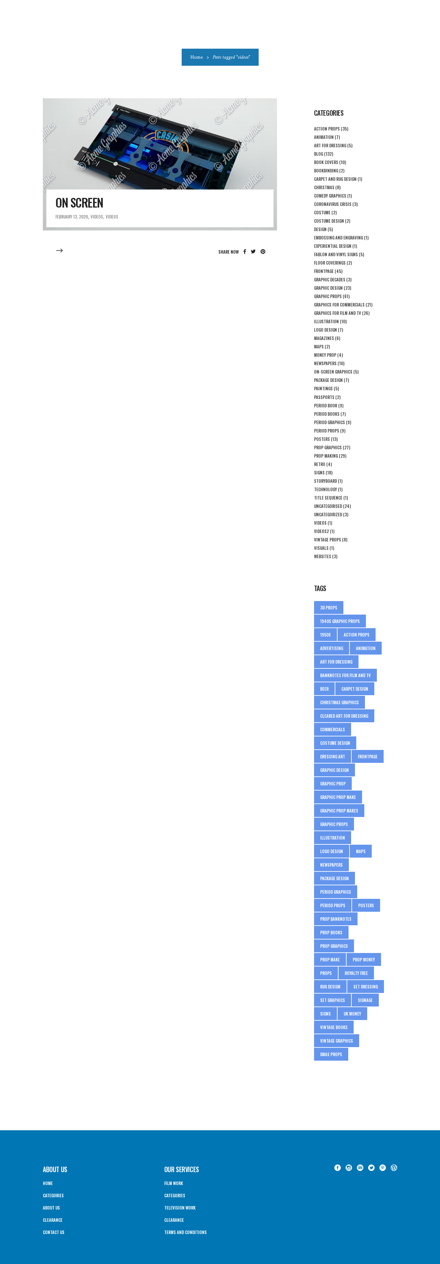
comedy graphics (330, 195)
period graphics (329, 422)
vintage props (327, 539)
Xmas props (331, 1054)
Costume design (335, 743)
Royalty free (356, 973)
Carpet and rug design (335, 179)
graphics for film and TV (337, 313)
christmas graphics (339, 702)
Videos (97, 216)
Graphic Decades (329, 279)
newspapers (325, 363)
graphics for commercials (339, 304)
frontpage (368, 756)
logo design (325, 329)
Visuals (321, 548)
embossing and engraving (338, 237)
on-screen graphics (333, 371)
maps (319, 346)
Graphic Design (328, 288)
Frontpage (324, 271)
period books (327, 414)
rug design (330, 986)
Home (196, 57)
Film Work (173, 1183)
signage (365, 1000)
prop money (364, 959)
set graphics (332, 1000)
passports (324, 397)
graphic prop (333, 783)
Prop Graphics (328, 447)
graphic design (334, 770)
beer (324, 688)
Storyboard (325, 481)
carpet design (354, 688)
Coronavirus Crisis (332, 204)
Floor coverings (330, 262)
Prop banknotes (335, 919)
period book (325, 405)
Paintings (323, 388)
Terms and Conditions (185, 1232)
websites (322, 556)
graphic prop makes (339, 810)
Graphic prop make (338, 797)
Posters (322, 439)
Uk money (352, 1013)
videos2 (321, 531)
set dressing (365, 986)
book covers (326, 162)
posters (366, 905)
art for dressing (336, 661)
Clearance (52, 1220)
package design (328, 380)
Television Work (180, 1207)
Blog (318, 154)
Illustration (326, 321)
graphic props (328, 296)
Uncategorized (328, 514)
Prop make (330, 959)
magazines (324, 338)
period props (326, 430)
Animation (324, 137)
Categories (53, 1195)
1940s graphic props (340, 621)
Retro (319, 464)
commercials (332, 729)
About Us (51, 1207)
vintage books (334, 1027)
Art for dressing (330, 145)
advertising (331, 648)
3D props (328, 607)
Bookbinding (326, 170)
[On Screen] (160, 164)
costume (322, 212)
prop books (331, 932)
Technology (325, 489)
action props (327, 128)
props (326, 973)
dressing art (332, 756)
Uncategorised (328, 506)
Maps (361, 851)
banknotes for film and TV (345, 675)
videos (112, 216)
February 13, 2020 (71, 216)
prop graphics (334, 946)
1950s (325, 634)
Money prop (325, 355)
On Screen (79, 202)
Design (320, 229)
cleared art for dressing (344, 716)
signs (319, 472)
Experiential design (332, 246)
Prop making (326, 455)
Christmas (324, 187)
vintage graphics (336, 1040)
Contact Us (53, 1232)
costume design (329, 221)
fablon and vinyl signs (336, 254)
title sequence (328, 497)
